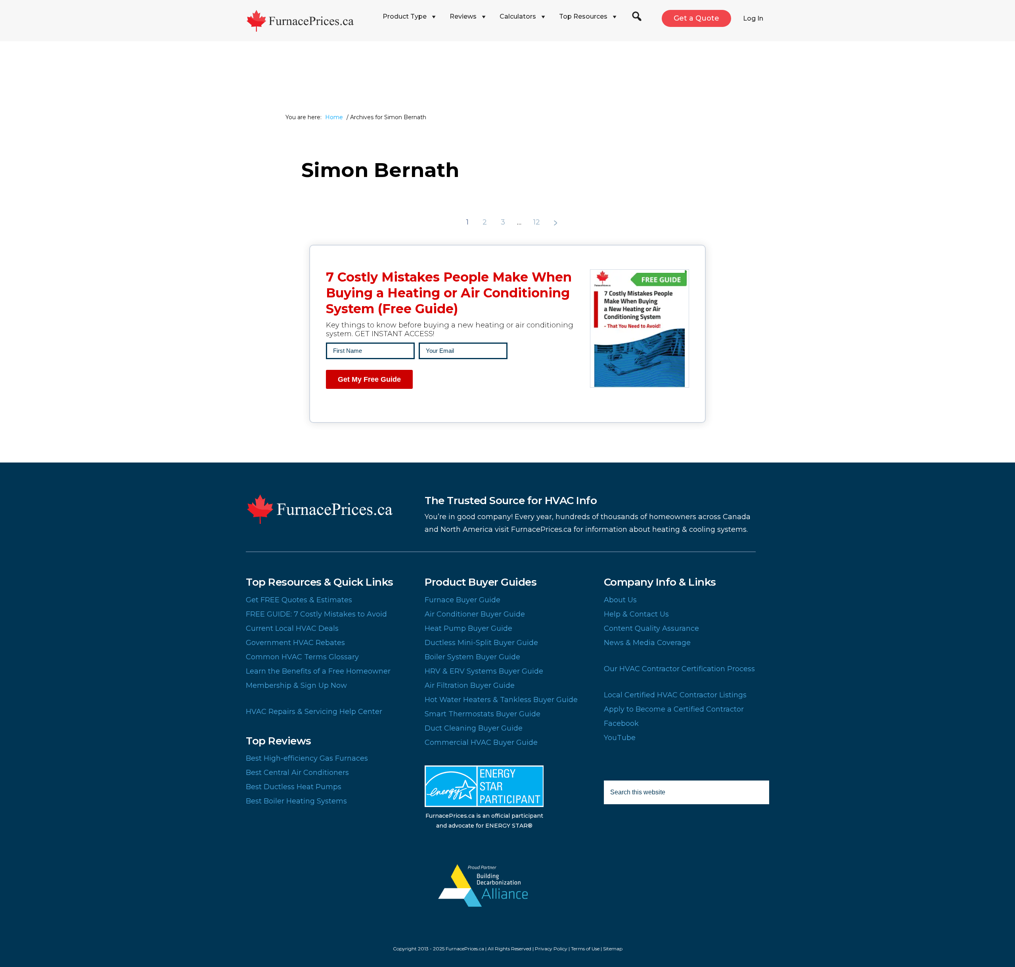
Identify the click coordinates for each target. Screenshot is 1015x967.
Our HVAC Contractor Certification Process (679, 668)
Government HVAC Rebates (295, 642)
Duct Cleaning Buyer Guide (474, 728)
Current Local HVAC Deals (292, 628)
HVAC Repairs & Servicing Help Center (314, 711)
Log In (753, 18)
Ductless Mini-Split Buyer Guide (481, 642)
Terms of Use (585, 949)
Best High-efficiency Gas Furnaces (307, 758)
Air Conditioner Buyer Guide (475, 614)
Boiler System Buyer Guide (472, 657)
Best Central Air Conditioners (297, 772)
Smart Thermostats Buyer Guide (482, 714)
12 (537, 222)
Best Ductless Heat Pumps (293, 786)
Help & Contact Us (636, 614)
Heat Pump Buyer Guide (468, 628)
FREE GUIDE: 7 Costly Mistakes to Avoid (316, 614)
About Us (620, 600)
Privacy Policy (551, 949)
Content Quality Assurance (651, 628)
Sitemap (612, 949)
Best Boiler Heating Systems (296, 801)
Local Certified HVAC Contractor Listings (675, 695)
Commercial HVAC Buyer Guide (481, 742)
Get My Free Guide (369, 379)
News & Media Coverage (647, 642)
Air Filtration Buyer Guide (470, 685)
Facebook (621, 723)
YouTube (620, 737)
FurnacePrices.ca (311, 21)
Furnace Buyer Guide (462, 600)
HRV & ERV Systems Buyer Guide (484, 671)
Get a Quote (696, 18)
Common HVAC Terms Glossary (302, 657)
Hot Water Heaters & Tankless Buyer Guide (501, 699)
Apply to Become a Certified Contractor (674, 709)
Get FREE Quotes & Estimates (299, 600)
